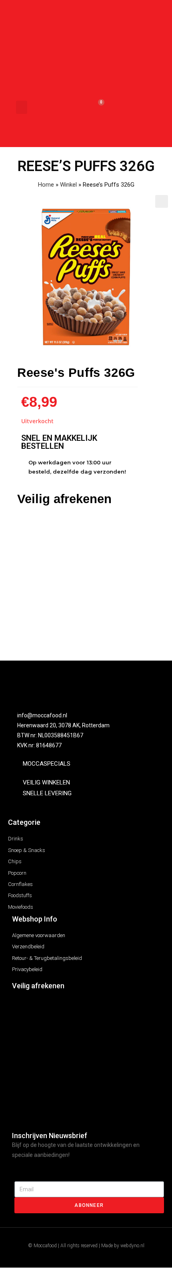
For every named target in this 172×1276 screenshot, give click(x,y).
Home (46, 184)
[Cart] (97, 107)
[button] (21, 107)
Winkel (68, 184)
